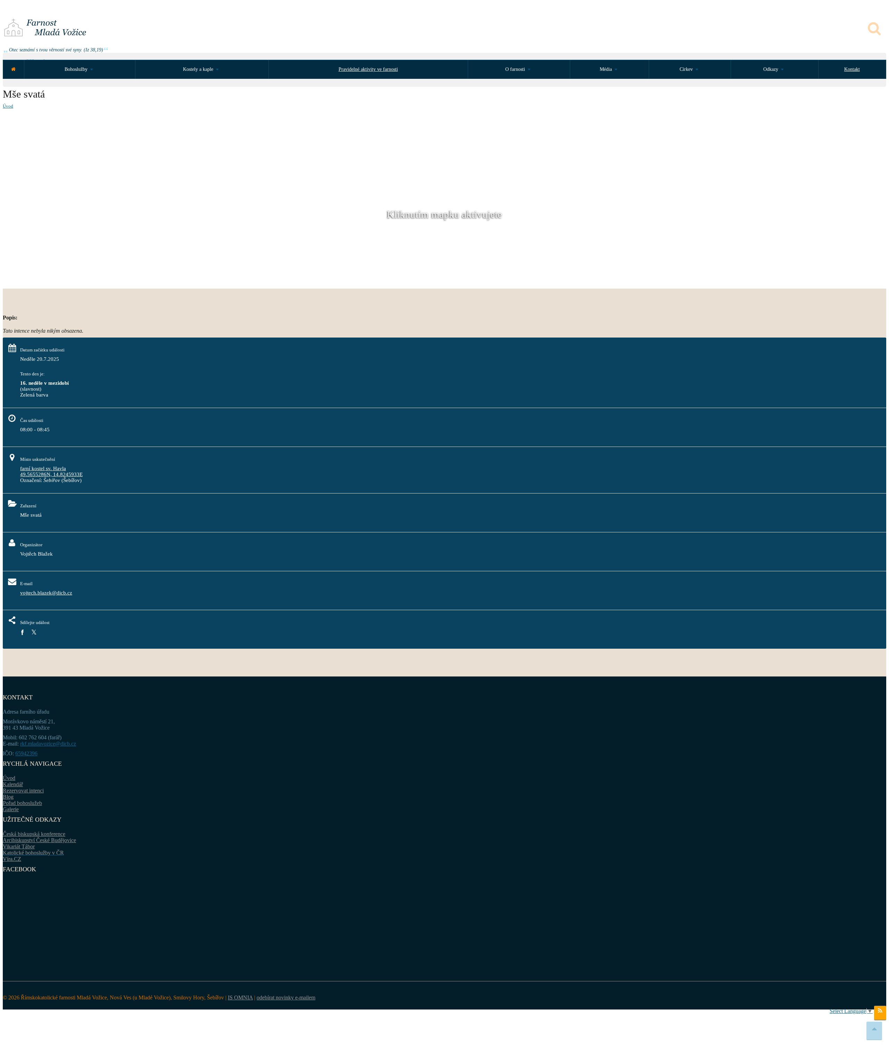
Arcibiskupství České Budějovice (39, 840)
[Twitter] (34, 632)
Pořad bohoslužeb (22, 803)
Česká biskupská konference (34, 834)
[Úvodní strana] (13, 69)
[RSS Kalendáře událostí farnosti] (880, 1013)
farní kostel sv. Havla (43, 468)
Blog (8, 797)
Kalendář (13, 784)
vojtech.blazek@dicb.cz (46, 593)
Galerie (11, 809)
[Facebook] (22, 632)
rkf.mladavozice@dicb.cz (48, 744)
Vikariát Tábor (19, 846)
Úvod (8, 106)
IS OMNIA (240, 997)
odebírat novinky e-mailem (286, 997)
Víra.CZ (12, 859)
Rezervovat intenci (23, 790)
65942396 (26, 753)
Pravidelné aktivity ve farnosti (368, 69)
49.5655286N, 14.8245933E (51, 474)
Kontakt (852, 69)
